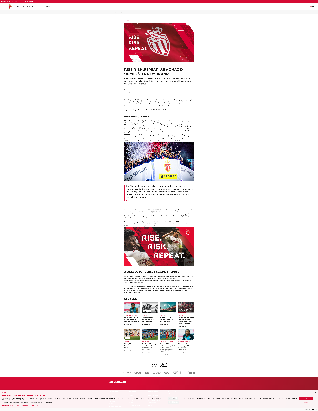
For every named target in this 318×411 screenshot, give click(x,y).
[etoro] (192, 373)
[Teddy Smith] (167, 373)
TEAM (22, 6)
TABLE (42, 6)
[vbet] (137, 373)
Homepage (112, 12)
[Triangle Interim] (157, 373)
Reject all (305, 402)
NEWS (17, 6)
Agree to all (306, 398)
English (4, 392)
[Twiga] (146, 373)
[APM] (154, 365)
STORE (21, 1)
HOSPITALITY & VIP (30, 1)
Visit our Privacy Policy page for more (27, 405)
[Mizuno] (163, 365)
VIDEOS (48, 6)
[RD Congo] (127, 373)
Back (127, 20)
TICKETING (15, 1)
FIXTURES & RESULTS (32, 6)
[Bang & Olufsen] (177, 373)
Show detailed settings (8, 405)
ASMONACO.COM (5, 1)
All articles (118, 12)
